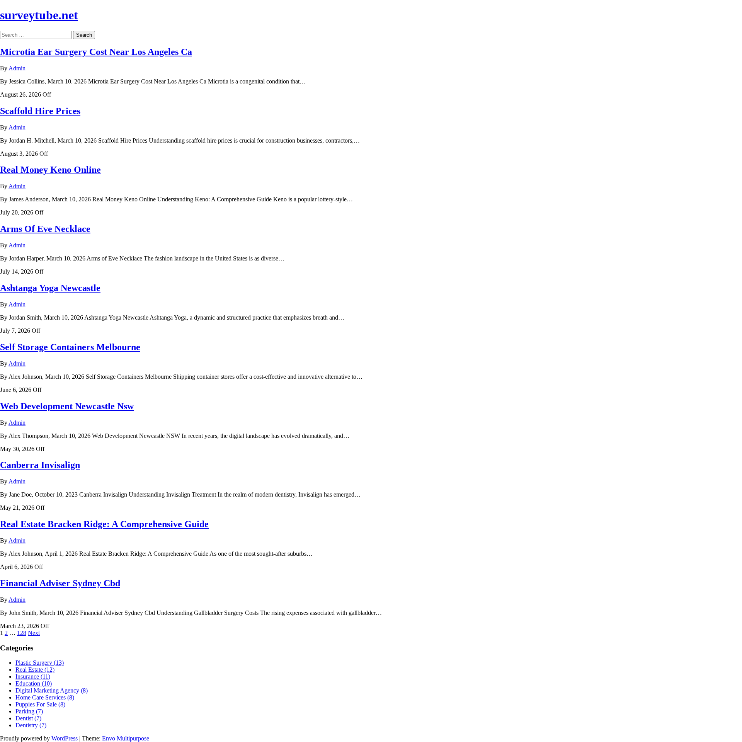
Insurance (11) (32, 676)
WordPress (64, 738)
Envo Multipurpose (125, 738)
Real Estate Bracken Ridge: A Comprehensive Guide (104, 524)
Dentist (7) (28, 718)
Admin (17, 68)
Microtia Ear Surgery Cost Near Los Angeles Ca (96, 52)
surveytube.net (39, 15)
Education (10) (33, 683)
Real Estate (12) (34, 669)
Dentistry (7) (30, 725)
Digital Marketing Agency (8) (51, 690)
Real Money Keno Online (50, 170)
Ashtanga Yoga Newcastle (50, 288)
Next (34, 633)
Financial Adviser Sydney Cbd (60, 583)
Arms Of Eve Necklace (45, 229)
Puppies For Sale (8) (40, 704)
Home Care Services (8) (44, 697)
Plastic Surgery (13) (39, 662)
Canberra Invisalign (40, 465)
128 (21, 633)
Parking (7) (29, 711)
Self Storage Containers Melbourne (70, 347)
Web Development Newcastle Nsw (67, 406)
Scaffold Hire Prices (40, 111)
